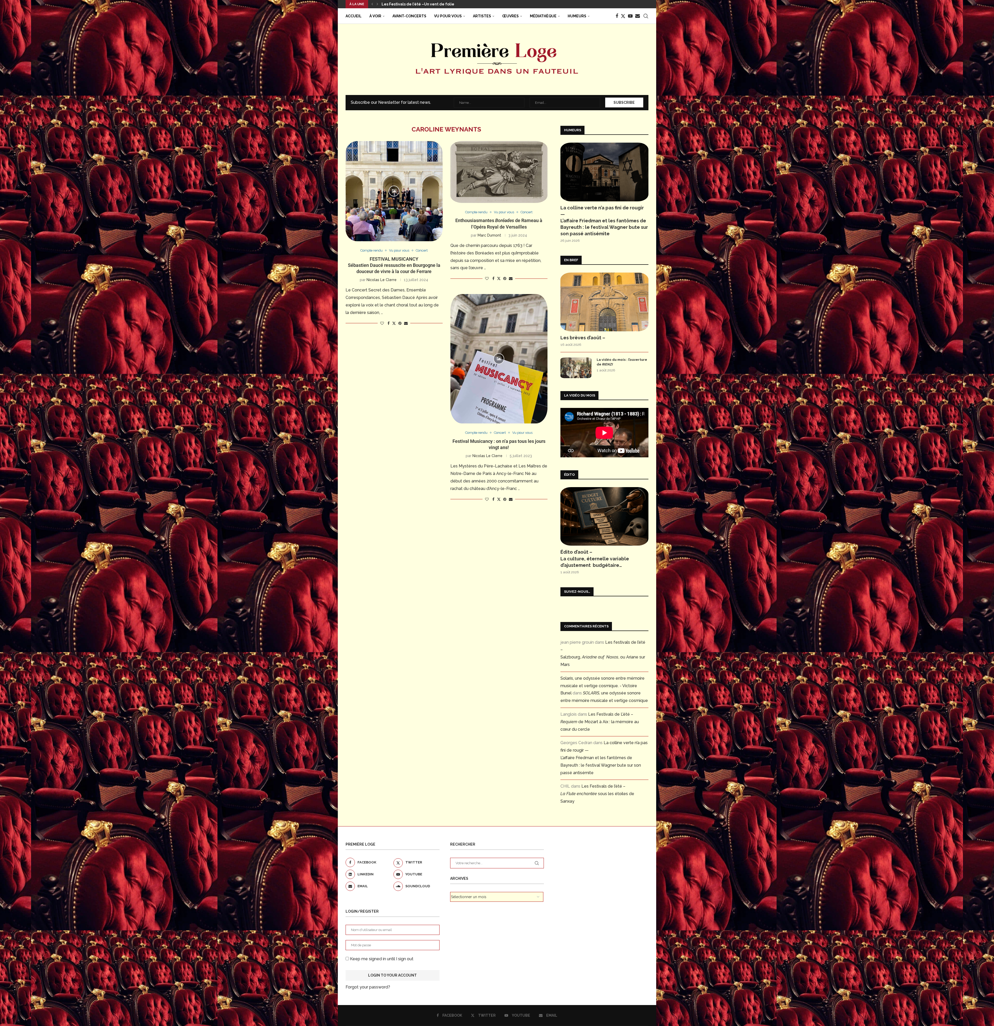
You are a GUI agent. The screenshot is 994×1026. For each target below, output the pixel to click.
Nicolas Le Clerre (382, 280)
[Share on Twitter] (394, 323)
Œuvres (510, 16)
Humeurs (577, 16)
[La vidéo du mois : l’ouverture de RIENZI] (575, 367)
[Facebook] (617, 16)
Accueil (354, 16)
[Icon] (394, 191)
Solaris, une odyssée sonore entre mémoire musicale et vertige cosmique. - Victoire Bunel (602, 686)
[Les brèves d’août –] (604, 302)
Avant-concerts (409, 16)
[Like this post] (382, 323)
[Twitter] (623, 16)
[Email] (637, 16)
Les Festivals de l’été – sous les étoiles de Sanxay (597, 794)
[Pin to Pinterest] (399, 323)
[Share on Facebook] (389, 323)
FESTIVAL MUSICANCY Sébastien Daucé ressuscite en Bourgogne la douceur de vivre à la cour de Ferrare (394, 265)
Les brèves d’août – (400, 4)
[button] (372, 4)
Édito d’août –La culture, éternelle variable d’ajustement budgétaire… (594, 558)
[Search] (645, 16)
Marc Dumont (489, 235)
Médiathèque (543, 16)
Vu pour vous (448, 16)
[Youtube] (630, 16)
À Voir (375, 16)
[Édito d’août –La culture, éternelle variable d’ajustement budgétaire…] (604, 516)
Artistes (482, 16)
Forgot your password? (368, 987)
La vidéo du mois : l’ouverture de (622, 362)
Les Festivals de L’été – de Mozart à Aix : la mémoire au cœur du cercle (599, 722)
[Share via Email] (406, 323)
